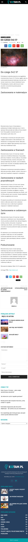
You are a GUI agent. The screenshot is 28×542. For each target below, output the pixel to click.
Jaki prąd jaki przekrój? (16, 327)
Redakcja (5, 42)
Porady (3, 520)
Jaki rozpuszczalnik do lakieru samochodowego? (6, 289)
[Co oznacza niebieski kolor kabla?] (4, 322)
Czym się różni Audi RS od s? (21, 288)
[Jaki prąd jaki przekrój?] (4, 329)
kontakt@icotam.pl (19, 476)
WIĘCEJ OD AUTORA (8, 316)
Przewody (8, 37)
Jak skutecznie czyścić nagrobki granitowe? (11, 396)
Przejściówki (4, 529)
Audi (2, 517)
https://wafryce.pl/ (13, 270)
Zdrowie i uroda (5, 522)
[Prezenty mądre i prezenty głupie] (4, 491)
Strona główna (4, 35)
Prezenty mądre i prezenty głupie (17, 490)
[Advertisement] (14, 19)
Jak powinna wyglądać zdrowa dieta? (18, 504)
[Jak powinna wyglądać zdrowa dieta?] (4, 505)
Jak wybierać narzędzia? (16, 496)
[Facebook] (12, 480)
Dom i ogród (3, 37)
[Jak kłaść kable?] (4, 336)
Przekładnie (4, 533)
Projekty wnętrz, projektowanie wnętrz (12, 531)
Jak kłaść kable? (13, 334)
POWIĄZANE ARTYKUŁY (8, 314)
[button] (26, 2)
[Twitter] (16, 480)
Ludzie (2, 526)
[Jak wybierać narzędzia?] (4, 498)
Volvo (2, 524)
